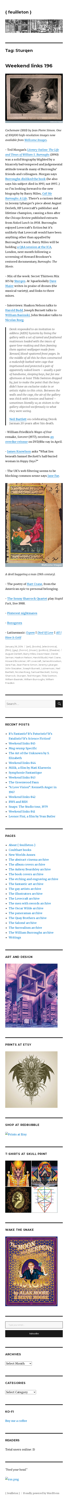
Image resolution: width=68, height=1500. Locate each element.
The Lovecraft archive (24, 898)
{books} (36, 646)
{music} (33, 650)
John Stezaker (13, 668)
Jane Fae (53, 475)
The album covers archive (27, 864)
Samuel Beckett (40, 672)
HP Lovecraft (34, 661)
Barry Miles (29, 653)
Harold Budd (14, 310)
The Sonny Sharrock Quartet (27, 598)
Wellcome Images (35, 140)
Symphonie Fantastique (25, 772)
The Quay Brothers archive (28, 918)
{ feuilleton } (18, 12)
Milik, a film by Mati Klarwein (30, 767)
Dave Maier (43, 653)
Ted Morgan (34, 675)
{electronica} (49, 646)
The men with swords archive (30, 903)
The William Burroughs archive (31, 932)
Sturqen (19, 281)
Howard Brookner (15, 661)
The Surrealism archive (25, 927)
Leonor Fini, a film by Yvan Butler (32, 816)
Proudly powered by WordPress (41, 1493)
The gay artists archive (25, 889)
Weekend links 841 (22, 811)
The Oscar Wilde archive (26, 908)
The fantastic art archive (26, 884)
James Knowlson (19, 451)
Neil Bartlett (18, 419)
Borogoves (14, 623)
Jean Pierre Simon (27, 664)
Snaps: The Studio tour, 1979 (28, 806)
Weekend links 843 (22, 777)
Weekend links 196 (28, 66)
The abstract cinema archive (29, 859)
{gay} (15, 650)
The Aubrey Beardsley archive (30, 869)
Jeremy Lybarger (48, 664)
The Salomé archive (23, 923)
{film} (8, 650)
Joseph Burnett (31, 668)
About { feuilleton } (22, 845)
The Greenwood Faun (24, 782)
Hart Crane (34, 584)
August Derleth (13, 653)
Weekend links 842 (22, 797)
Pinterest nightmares (22, 613)
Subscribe (34, 1333)
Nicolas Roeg (14, 320)
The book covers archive (26, 874)
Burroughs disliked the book (25, 179)
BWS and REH (18, 801)
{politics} (43, 650)
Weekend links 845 (22, 743)
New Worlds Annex (22, 854)
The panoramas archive (25, 913)
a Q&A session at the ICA (34, 247)
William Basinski (17, 315)
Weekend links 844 (22, 763)
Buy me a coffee (16, 1421)
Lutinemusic (48, 668)
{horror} (23, 650)
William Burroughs (34, 679)
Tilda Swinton (49, 675)
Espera (30, 632)
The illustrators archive (26, 893)
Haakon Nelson (23, 657)
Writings (15, 937)
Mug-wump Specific (23, 748)
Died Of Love (45, 632)
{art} (28, 646)
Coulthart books (20, 850)
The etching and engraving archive (33, 879)
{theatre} (54, 650)
